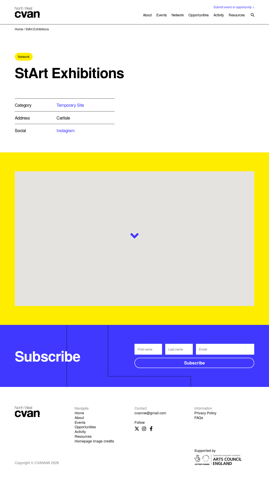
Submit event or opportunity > (233, 7)
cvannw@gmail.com (150, 412)
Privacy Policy (205, 412)
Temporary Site (70, 105)
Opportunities (198, 14)
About (147, 14)
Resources (237, 14)
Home (19, 29)
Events (161, 14)
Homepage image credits (94, 440)
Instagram (65, 130)
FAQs (198, 417)
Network (178, 14)
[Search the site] (252, 15)
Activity (218, 14)
